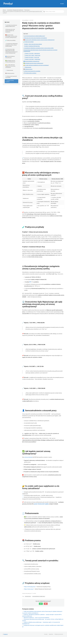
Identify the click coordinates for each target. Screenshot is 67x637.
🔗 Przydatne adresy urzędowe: (9, 81)
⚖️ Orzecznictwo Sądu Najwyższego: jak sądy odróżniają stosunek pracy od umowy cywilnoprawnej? (11, 51)
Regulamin (51, 634)
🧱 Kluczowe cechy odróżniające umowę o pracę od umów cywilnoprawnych (11, 36)
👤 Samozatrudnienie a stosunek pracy (10, 57)
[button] (41, 604)
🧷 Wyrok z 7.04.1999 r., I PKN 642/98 (32, 53)
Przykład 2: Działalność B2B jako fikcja (32, 46)
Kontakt (62, 3)
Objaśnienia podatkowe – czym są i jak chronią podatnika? (36, 617)
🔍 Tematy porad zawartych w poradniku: (11, 77)
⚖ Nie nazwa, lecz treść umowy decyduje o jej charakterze (10, 30)
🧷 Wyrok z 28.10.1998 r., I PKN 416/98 (32, 55)
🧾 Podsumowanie (9, 70)
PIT (30, 282)
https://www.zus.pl (28, 589)
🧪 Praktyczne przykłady (10, 40)
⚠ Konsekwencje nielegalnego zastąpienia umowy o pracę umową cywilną (11, 45)
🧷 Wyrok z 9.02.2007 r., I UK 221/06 (31, 57)
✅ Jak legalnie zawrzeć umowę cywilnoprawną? (10, 61)
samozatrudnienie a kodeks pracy (38, 596)
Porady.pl (6, 634)
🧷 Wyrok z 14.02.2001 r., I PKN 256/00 (32, 59)
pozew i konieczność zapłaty (41, 504)
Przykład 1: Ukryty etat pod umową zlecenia (33, 44)
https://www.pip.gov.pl (29, 586)
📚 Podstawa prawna (9, 73)
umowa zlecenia (28, 457)
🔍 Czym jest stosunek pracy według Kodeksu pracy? (11, 26)
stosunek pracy (28, 596)
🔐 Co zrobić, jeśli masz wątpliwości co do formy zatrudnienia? (10, 66)
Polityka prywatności (58, 634)
